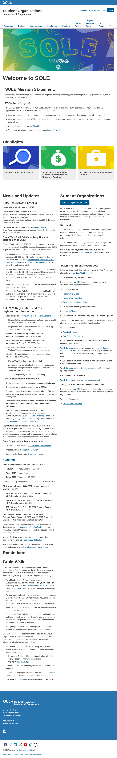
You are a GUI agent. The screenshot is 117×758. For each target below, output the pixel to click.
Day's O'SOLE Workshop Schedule (38, 416)
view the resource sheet (90, 380)
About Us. (37, 126)
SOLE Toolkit (19, 679)
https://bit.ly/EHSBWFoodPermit (35, 262)
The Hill (53, 673)
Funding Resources (71, 332)
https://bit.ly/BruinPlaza (36, 227)
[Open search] (111, 25)
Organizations (36, 26)
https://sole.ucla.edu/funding (31, 540)
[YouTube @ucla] (25, 744)
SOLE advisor (82, 282)
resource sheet (94, 368)
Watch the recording (68, 348)
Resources (8, 26)
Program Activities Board (90, 23)
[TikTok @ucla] (30, 744)
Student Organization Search (74, 203)
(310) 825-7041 (8, 721)
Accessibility (18, 754)
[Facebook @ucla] (5, 744)
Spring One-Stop (31, 421)
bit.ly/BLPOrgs (23, 662)
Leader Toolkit (78, 24)
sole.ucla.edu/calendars (86, 253)
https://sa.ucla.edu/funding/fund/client (30, 527)
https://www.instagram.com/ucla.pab (33, 547)
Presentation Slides (71, 294)
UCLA (8, 2)
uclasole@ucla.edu (53, 130)
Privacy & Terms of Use (33, 754)
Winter (11, 421)
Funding (66, 26)
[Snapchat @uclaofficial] (35, 744)
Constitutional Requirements (39, 446)
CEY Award (102, 24)
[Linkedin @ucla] (15, 744)
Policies (21, 26)
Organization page (35, 454)
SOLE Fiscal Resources (73, 336)
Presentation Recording (72, 298)
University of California (27, 750)
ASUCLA (42, 673)
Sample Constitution (29, 450)
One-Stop (18, 421)
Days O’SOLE (94, 10)
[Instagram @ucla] (10, 744)
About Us (83, 10)
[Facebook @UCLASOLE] (4, 731)
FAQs (104, 10)
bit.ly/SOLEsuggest (84, 273)
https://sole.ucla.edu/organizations (37, 316)
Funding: (9, 459)
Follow (110, 10)
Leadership (52, 26)
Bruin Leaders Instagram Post (75, 302)
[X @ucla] (20, 744)
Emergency (7, 754)
